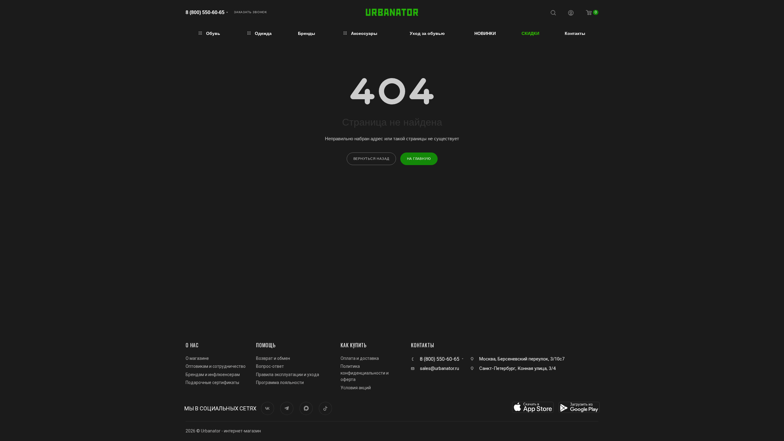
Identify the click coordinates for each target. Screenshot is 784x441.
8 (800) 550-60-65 (205, 12)
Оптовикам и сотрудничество (216, 366)
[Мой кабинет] (571, 13)
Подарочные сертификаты (212, 382)
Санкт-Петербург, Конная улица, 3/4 (517, 368)
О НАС (192, 345)
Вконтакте (267, 408)
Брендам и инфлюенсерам (213, 374)
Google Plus (306, 408)
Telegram (286, 408)
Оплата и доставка (360, 358)
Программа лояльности (280, 382)
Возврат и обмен (273, 358)
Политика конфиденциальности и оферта (365, 373)
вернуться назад (371, 158)
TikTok (325, 408)
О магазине (197, 358)
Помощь (266, 345)
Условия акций (356, 387)
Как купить (354, 345)
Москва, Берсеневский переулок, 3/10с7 (521, 359)
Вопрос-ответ (270, 366)
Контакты (422, 345)
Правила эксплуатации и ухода (287, 374)
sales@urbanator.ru (439, 368)
